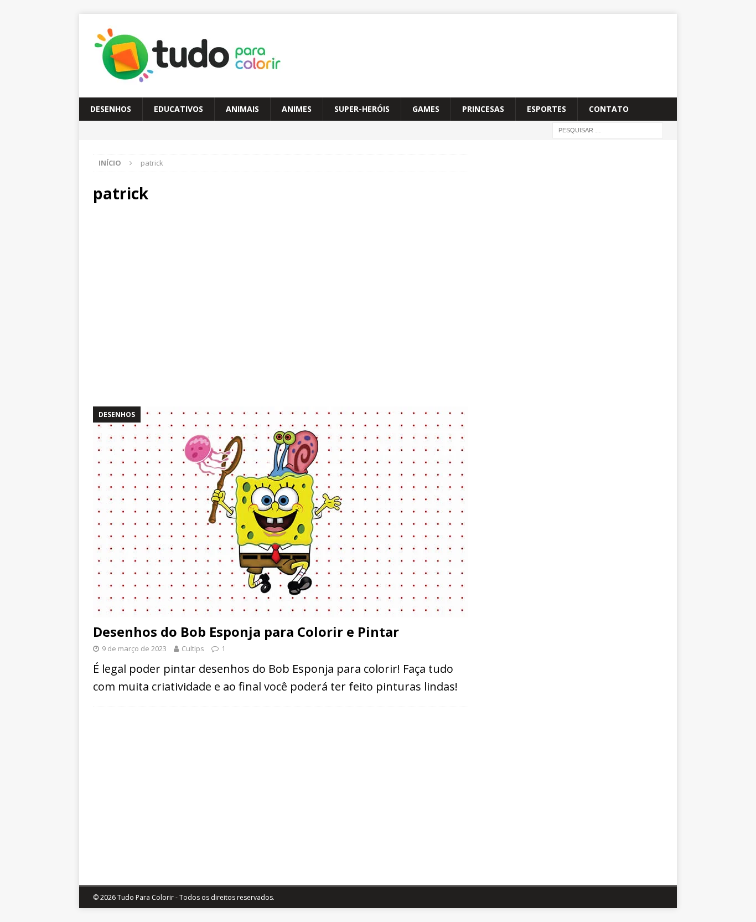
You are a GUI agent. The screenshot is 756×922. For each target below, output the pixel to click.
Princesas (483, 109)
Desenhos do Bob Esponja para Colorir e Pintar (246, 631)
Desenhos (110, 109)
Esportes (546, 109)
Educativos (178, 109)
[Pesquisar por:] (607, 130)
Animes (297, 109)
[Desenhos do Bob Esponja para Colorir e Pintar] (280, 511)
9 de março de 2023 (134, 648)
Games (425, 109)
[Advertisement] (190, 303)
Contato (609, 109)
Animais (242, 109)
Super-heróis (362, 109)
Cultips (193, 648)
